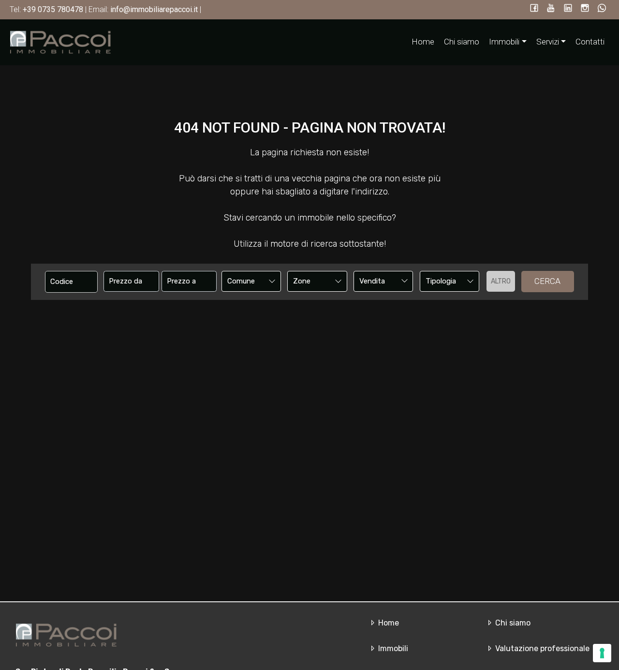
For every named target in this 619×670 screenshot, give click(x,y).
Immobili (392, 648)
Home (423, 41)
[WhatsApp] (601, 8)
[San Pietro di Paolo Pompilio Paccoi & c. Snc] (60, 41)
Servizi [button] (547, 41)
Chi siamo (461, 41)
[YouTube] (551, 8)
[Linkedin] (568, 8)
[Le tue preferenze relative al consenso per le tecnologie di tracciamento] (602, 653)
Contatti (589, 41)
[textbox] (245, 281)
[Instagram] (584, 8)
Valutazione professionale (541, 648)
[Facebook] (534, 8)
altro (501, 281)
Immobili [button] (504, 41)
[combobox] (251, 281)
